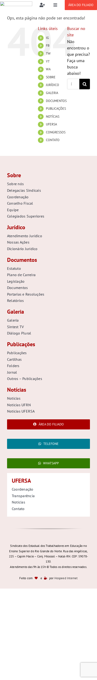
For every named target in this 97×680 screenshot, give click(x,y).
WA (48, 69)
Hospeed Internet (66, 578)
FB (47, 45)
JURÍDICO (52, 85)
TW (48, 53)
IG (47, 38)
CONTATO (53, 140)
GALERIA (52, 93)
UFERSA (51, 124)
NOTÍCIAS (52, 116)
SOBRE (51, 77)
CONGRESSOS (55, 132)
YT (48, 61)
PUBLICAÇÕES (56, 108)
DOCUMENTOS (56, 101)
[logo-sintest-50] (16, 3)
